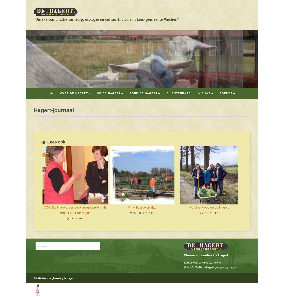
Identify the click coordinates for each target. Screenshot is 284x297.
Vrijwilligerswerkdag (142, 207)
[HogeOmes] (33, 294)
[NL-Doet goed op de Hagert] (208, 175)
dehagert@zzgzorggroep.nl (219, 267)
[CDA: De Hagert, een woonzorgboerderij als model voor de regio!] (75, 175)
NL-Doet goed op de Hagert (209, 207)
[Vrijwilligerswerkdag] (142, 175)
